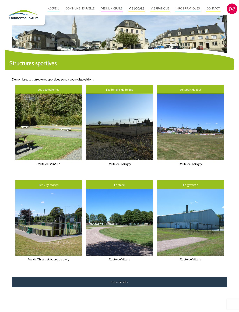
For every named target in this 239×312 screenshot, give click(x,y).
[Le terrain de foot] (190, 158)
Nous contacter (119, 282)
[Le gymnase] (190, 254)
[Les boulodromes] (48, 158)
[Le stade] (119, 254)
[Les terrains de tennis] (119, 158)
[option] (119, 36)
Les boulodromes (48, 89)
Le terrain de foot (190, 89)
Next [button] (222, 37)
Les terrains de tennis (119, 89)
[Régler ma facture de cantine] (232, 9)
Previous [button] (16, 37)
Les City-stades (48, 185)
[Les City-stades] (48, 254)
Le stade (119, 185)
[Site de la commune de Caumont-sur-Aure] (23, 14)
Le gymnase (190, 185)
